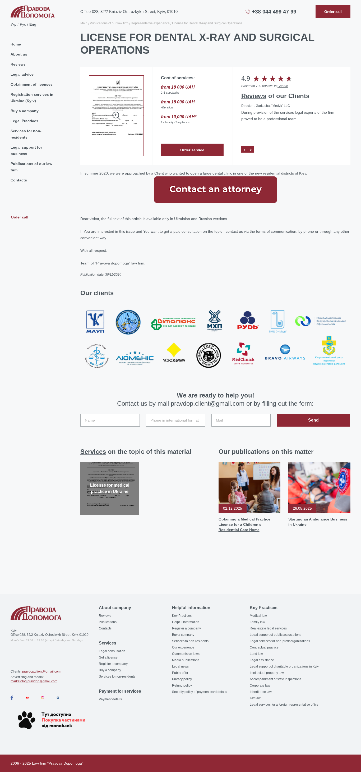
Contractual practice (264, 647)
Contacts (19, 180)
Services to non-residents (117, 676)
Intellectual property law (267, 673)
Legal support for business (26, 150)
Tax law (255, 698)
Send (313, 420)
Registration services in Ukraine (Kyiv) (32, 97)
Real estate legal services (268, 628)
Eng (32, 24)
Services (93, 451)
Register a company (113, 664)
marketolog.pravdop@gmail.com (34, 681)
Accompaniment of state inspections (275, 679)
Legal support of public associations (275, 635)
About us (19, 54)
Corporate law (260, 685)
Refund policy (182, 685)
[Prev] (244, 149)
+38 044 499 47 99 (274, 12)
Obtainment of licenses (32, 84)
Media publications (185, 660)
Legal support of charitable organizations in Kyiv (284, 666)
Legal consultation (112, 651)
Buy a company (25, 111)
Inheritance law (261, 692)
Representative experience (150, 23)
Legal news (180, 666)
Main (83, 23)
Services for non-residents (26, 134)
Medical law (258, 616)
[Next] (251, 149)
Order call (19, 217)
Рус (23, 24)
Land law (256, 654)
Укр (13, 24)
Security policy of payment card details (199, 692)
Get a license (108, 657)
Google (282, 86)
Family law (257, 622)
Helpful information (185, 622)
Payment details (110, 699)
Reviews (18, 64)
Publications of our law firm (31, 167)
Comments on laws (186, 654)
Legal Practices (24, 121)
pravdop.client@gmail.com (41, 671)
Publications (108, 622)
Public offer (180, 673)
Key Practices (182, 616)
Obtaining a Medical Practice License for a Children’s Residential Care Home (244, 524)
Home (16, 44)
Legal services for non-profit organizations (280, 641)
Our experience (183, 647)
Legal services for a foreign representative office (284, 704)
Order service (192, 150)
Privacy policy (182, 679)
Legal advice (22, 74)
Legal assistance (262, 660)
